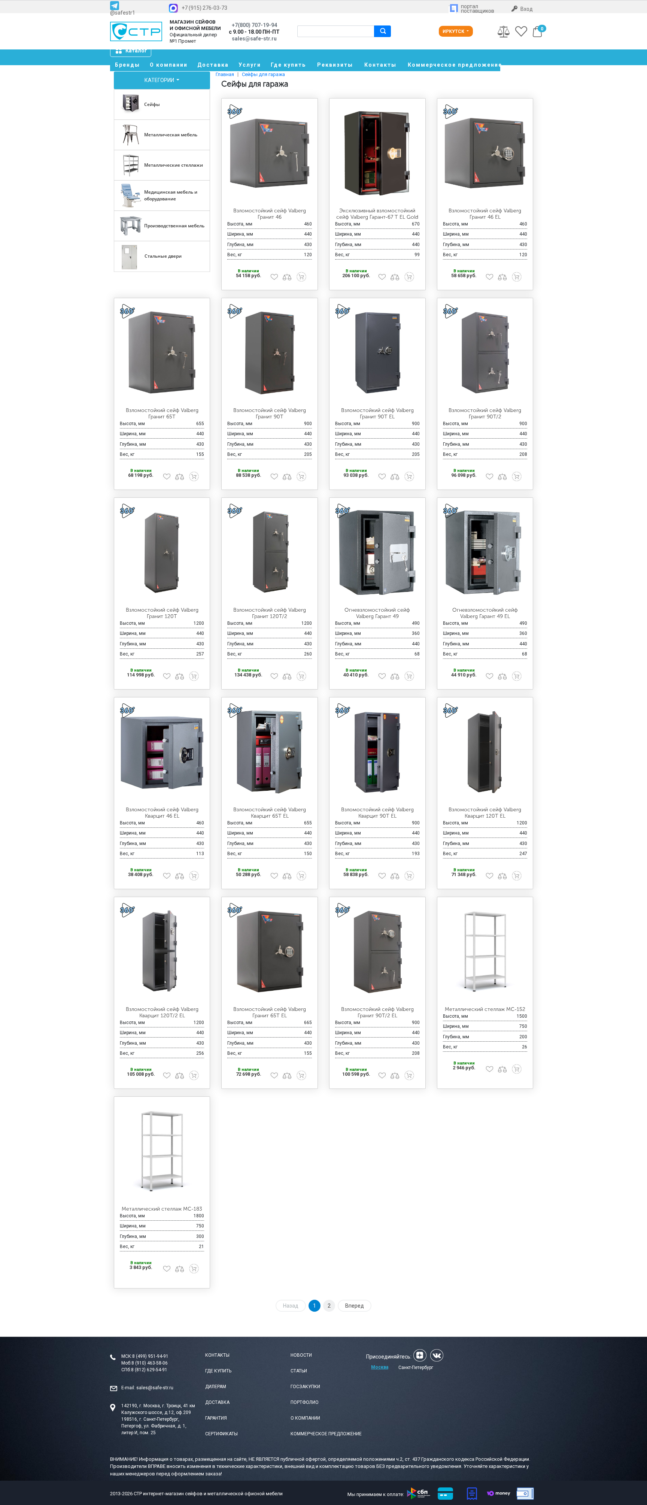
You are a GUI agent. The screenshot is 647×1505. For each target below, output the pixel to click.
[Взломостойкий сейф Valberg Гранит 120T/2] (269, 552)
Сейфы (152, 104)
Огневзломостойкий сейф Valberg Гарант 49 (377, 613)
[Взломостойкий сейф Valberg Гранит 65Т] (162, 353)
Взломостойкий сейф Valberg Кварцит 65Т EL (269, 812)
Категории (160, 80)
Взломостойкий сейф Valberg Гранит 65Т (162, 413)
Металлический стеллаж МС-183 (162, 1209)
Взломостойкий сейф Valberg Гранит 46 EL (485, 214)
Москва (379, 1367)
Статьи (299, 1371)
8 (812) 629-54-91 (149, 1369)
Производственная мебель (174, 225)
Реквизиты (335, 65)
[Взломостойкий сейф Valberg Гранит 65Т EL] (269, 952)
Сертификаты (221, 1433)
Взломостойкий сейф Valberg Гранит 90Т (269, 413)
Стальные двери (163, 256)
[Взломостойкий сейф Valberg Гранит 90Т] (269, 353)
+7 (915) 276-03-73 (204, 8)
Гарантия (216, 1418)
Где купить (288, 65)
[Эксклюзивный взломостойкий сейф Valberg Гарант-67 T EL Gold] (377, 153)
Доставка (213, 65)
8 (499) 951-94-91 (150, 1356)
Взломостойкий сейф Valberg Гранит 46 (269, 214)
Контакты (380, 65)
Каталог (136, 51)
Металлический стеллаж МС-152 (485, 1009)
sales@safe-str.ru (154, 1387)
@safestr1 (122, 12)
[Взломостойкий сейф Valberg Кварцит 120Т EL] (485, 752)
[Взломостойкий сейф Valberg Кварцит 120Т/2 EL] (162, 952)
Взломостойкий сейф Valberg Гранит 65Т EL (269, 1012)
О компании (169, 65)
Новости (301, 1355)
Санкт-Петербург (415, 1367)
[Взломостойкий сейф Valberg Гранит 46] (269, 153)
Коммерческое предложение (454, 65)
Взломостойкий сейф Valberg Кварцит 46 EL (162, 812)
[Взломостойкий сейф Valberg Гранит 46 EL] (485, 153)
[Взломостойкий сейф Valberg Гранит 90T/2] (485, 353)
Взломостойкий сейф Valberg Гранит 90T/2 (485, 413)
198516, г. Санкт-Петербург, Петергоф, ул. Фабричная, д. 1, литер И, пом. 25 (153, 1426)
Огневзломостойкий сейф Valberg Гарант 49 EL (485, 613)
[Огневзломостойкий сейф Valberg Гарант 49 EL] (485, 552)
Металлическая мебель (170, 134)
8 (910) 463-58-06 (149, 1363)
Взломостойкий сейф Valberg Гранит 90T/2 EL (377, 1012)
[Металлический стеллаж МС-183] (162, 1151)
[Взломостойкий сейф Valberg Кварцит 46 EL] (162, 752)
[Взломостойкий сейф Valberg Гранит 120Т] (162, 552)
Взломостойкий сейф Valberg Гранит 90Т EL (377, 413)
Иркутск (454, 31)
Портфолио (305, 1402)
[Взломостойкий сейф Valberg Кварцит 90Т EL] (377, 752)
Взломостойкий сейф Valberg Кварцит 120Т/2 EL (162, 1012)
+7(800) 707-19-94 (254, 25)
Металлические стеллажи (173, 165)
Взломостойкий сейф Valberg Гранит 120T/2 (269, 613)
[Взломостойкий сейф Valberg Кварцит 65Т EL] (269, 752)
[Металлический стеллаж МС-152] (485, 952)
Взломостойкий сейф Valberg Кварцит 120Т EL (485, 812)
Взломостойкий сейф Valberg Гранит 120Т (162, 613)
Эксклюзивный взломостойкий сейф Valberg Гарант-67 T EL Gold (377, 214)
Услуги (250, 65)
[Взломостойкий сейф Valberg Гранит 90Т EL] (377, 353)
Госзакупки (305, 1386)
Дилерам (215, 1386)
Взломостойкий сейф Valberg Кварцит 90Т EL (377, 812)
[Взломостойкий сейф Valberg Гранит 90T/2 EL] (377, 952)
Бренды (127, 65)
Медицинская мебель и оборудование (170, 195)
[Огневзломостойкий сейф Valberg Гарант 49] (377, 552)
